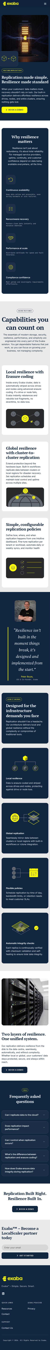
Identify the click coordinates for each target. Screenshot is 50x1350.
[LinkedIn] (4, 1293)
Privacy (31, 1308)
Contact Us (7, 1328)
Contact (5, 1314)
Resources (7, 1308)
